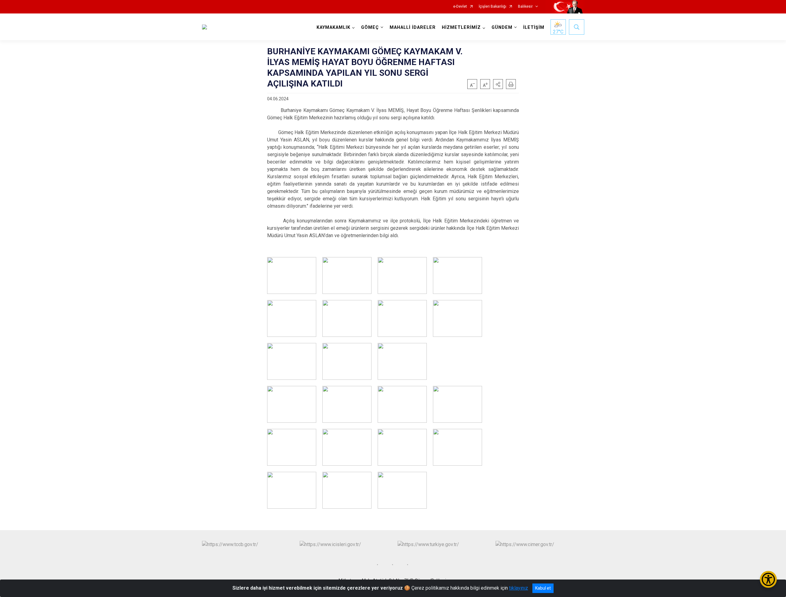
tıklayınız (518, 588)
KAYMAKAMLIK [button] (333, 27)
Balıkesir (525, 7)
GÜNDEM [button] (502, 27)
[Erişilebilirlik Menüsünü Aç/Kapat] (768, 579)
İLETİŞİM (533, 27)
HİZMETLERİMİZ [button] (461, 27)
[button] (498, 84)
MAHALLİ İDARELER (413, 27)
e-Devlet (460, 7)
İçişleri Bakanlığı (492, 7)
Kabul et (543, 588)
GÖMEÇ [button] (370, 27)
